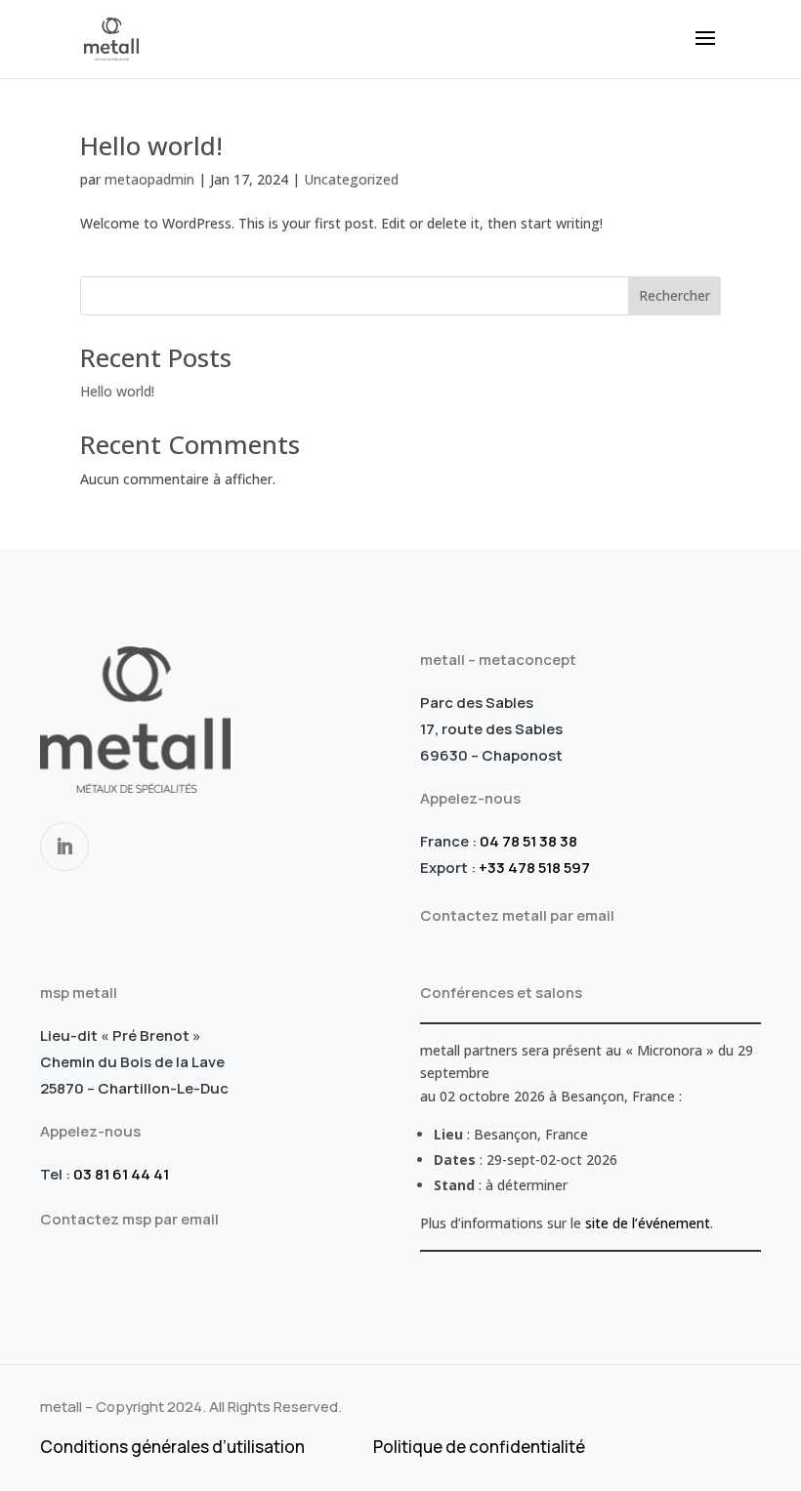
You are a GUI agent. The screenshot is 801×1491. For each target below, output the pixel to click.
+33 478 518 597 (534, 867)
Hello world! (151, 145)
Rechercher (674, 295)
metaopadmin (149, 179)
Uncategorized (351, 179)
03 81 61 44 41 (121, 1174)
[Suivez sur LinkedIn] (64, 846)
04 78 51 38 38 (528, 841)
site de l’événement (647, 1223)
